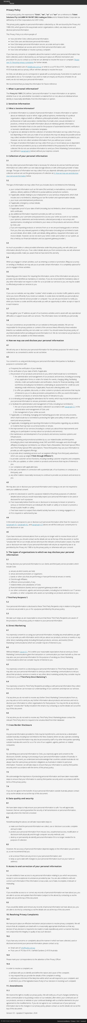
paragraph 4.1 (11, 524)
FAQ (78, 1021)
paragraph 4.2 (23, 524)
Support (83, 1021)
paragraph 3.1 (70, 407)
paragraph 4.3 (37, 524)
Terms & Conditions (63, 1021)
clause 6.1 (23, 652)
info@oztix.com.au (34, 67)
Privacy (73, 1021)
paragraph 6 (25, 151)
